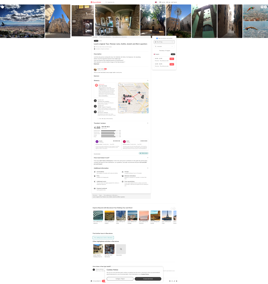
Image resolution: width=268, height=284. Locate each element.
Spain (100, 195)
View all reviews (97, 153)
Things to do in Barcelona (105, 37)
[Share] (265, 7)
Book (172, 58)
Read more (96, 64)
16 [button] (130, 96)
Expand (122, 111)
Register (175, 2)
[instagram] (172, 281)
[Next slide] (265, 21)
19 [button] (142, 95)
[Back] (2, 7)
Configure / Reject (120, 279)
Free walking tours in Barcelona (120, 37)
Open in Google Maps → (103, 95)
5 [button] (124, 98)
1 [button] (129, 103)
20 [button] (142, 97)
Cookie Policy (145, 274)
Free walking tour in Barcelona (110, 195)
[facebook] (170, 281)
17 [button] (139, 92)
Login (169, 2)
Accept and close (148, 279)
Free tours (95, 195)
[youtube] (177, 281)
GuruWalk (95, 37)
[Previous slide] (3, 21)
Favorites (163, 2)
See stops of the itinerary (106, 118)
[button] (129, 101)
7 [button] (123, 101)
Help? (104, 281)
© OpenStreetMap (143, 111)
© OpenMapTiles (136, 111)
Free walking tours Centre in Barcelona (103, 237)
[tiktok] (174, 281)
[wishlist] (262, 7)
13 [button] (128, 95)
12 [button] (124, 95)
